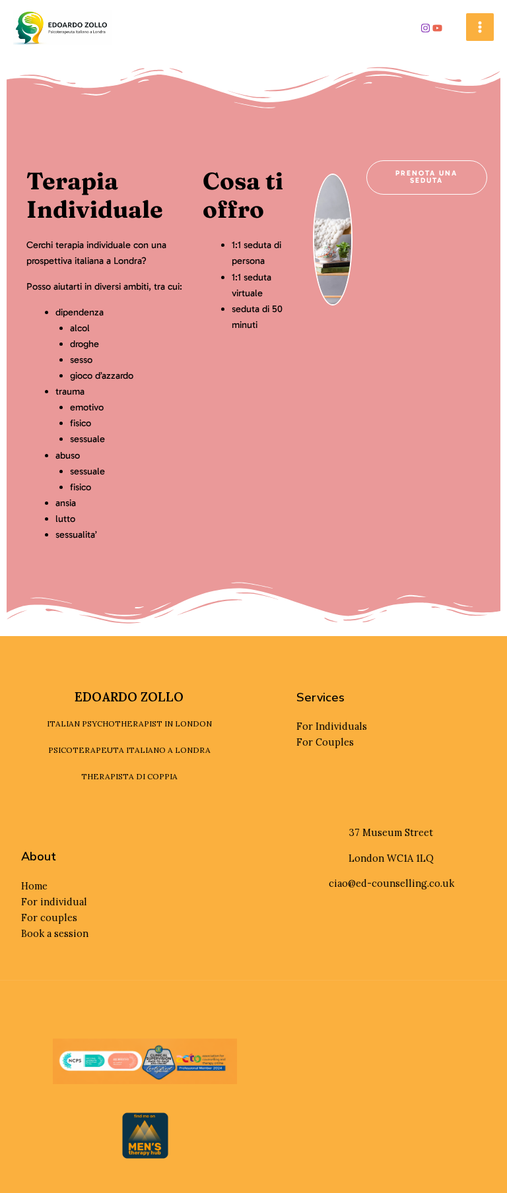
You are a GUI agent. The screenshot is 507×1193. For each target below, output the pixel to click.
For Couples (325, 742)
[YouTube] (437, 28)
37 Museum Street (391, 832)
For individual (54, 901)
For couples (49, 917)
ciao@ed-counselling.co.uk (391, 883)
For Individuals (331, 726)
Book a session (54, 933)
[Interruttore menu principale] (480, 27)
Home (34, 886)
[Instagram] (425, 28)
